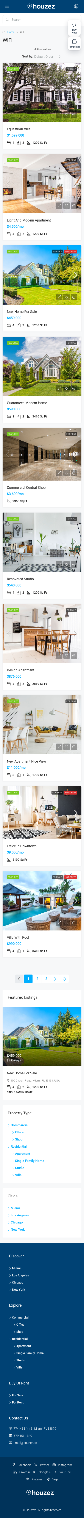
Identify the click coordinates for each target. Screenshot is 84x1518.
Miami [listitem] (15, 1208)
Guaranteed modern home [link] (27, 403)
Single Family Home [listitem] (29, 1161)
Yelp (55, 1479)
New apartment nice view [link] (26, 761)
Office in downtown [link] (22, 846)
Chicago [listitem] (17, 1222)
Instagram (64, 1465)
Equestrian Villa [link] (19, 129)
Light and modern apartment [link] (29, 220)
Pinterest (37, 1479)
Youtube (65, 1472)
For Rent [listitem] (18, 1402)
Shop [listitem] (18, 1139)
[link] (42, 92)
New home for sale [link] (22, 312)
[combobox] (47, 56)
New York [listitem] (18, 1229)
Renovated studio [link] (20, 579)
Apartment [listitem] (22, 1154)
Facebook (24, 1465)
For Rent (71, 160)
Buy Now (74, 31)
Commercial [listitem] (19, 1125)
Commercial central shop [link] (26, 488)
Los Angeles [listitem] (20, 1215)
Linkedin (24, 1472)
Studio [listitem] (19, 1168)
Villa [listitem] (18, 1175)
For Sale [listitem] (17, 1395)
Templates (74, 46)
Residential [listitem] (19, 1146)
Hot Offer (70, 251)
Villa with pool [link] (18, 937)
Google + (44, 1472)
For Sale (71, 69)
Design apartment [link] (20, 670)
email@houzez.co (25, 1443)
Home (10, 32)
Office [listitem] (19, 1132)
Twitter (44, 1465)
